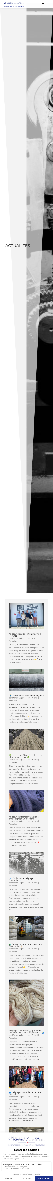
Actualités (13, 641)
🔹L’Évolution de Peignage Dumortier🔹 (21, 879)
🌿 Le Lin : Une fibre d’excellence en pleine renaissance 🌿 (25, 756)
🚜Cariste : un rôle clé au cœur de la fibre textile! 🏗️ (25, 945)
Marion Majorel (18, 638)
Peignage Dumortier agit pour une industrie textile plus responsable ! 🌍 (26, 1031)
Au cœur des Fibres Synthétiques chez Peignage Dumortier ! (24, 817)
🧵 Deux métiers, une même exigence (26, 695)
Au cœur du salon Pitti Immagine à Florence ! (25, 635)
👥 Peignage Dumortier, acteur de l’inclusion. (25, 1093)
